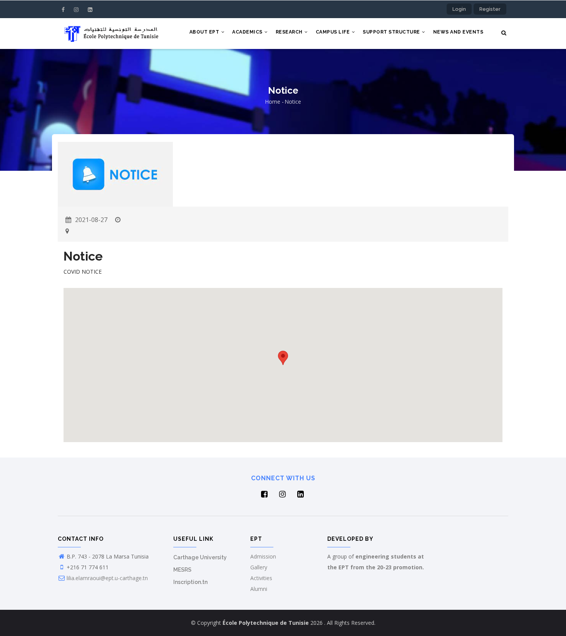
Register (490, 9)
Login (459, 9)
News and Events (458, 32)
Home (272, 101)
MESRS (182, 570)
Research (290, 32)
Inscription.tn (190, 582)
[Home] (110, 33)
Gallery (258, 567)
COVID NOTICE (83, 271)
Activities (261, 578)
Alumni (258, 588)
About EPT (205, 32)
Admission (263, 556)
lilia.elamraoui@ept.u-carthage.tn (107, 578)
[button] (283, 358)
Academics (248, 32)
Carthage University (200, 557)
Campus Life (333, 32)
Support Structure (392, 32)
